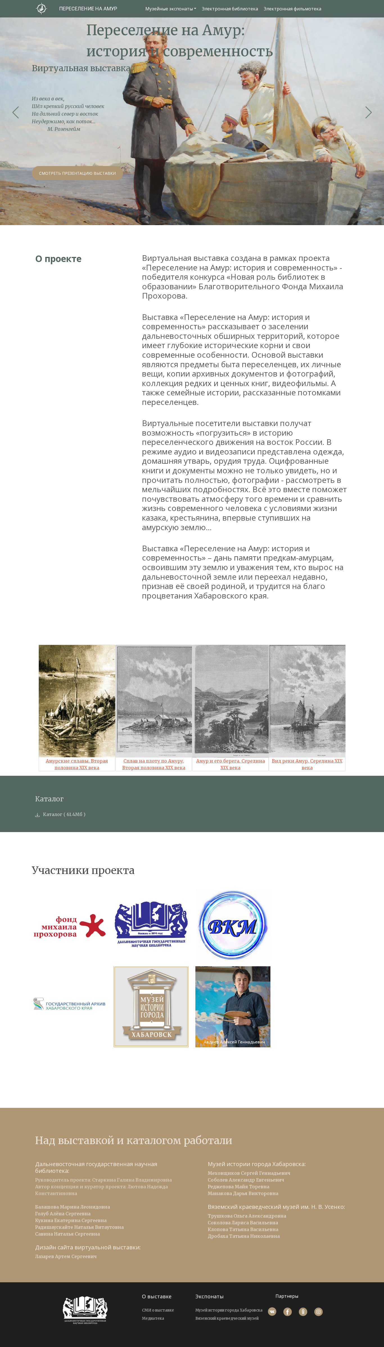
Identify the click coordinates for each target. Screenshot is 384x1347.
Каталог (52, 814)
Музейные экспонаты (169, 9)
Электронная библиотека (230, 9)
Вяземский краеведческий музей (227, 1318)
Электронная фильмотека (292, 9)
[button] (15, 112)
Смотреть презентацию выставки (77, 173)
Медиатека (153, 1318)
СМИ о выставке (158, 1310)
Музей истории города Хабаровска (229, 1310)
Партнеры (286, 1296)
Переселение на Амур (88, 9)
